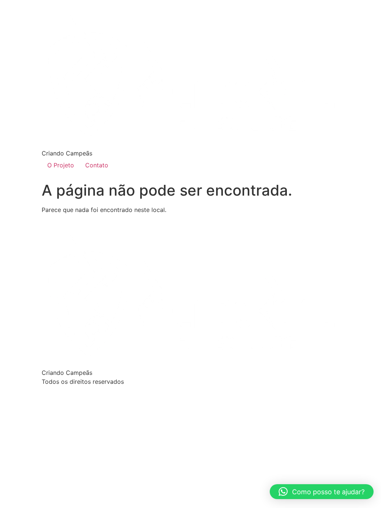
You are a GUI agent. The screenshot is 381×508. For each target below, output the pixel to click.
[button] (322, 491)
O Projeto (60, 165)
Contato (96, 165)
